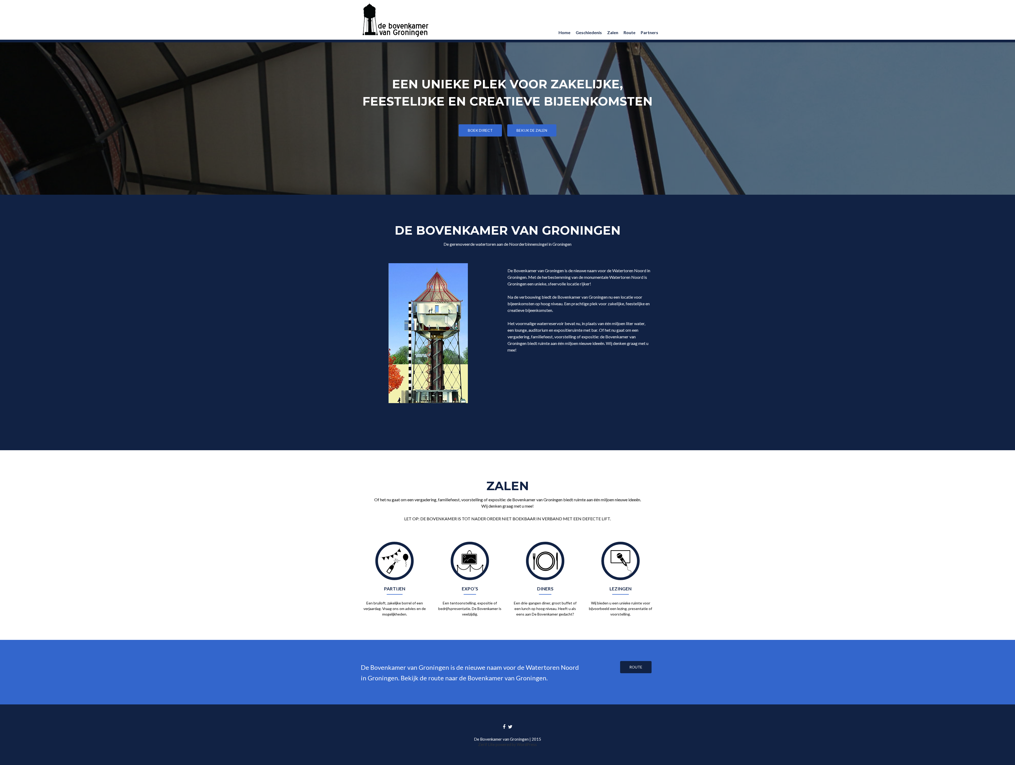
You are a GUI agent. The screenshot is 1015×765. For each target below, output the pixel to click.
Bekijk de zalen (531, 130)
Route (629, 32)
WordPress (526, 744)
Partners (649, 32)
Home (564, 32)
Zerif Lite (487, 744)
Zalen (612, 32)
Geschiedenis (589, 32)
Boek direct (480, 130)
